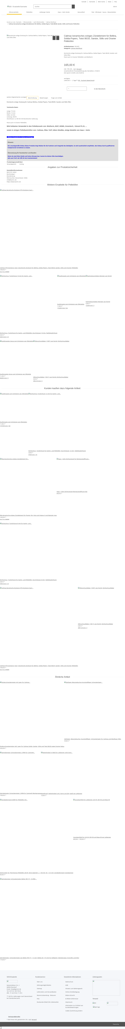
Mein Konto (101, 2)
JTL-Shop (121, 1024)
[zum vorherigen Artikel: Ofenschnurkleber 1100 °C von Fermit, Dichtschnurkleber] (8, 27)
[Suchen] (73, 7)
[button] (107, 6)
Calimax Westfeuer (76, 48)
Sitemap (39, 988)
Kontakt (84, 2)
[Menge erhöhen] (88, 89)
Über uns (40, 982)
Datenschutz (69, 982)
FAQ (115, 2)
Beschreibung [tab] (32, 98)
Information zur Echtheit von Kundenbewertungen (74, 1006)
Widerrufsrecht (70, 995)
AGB (66, 985)
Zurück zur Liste (11, 22)
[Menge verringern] (65, 89)
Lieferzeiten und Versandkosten (46, 992)
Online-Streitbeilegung (72, 992)
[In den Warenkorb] (8, 34)
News (109, 2)
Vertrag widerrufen (14, 1016)
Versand (78, 69)
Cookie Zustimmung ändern (73, 1011)
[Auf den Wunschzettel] (57, 38)
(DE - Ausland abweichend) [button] (86, 80)
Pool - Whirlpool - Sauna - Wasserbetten (104, 12)
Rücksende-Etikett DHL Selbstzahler (48, 1002)
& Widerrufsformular (71, 999)
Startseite (92, 2)
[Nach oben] (0, 1028)
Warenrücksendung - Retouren (46, 995)
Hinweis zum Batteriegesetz (73, 988)
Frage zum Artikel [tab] (56, 98)
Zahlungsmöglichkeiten (44, 985)
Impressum (68, 1002)
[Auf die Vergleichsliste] (54, 38)
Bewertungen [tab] (44, 98)
